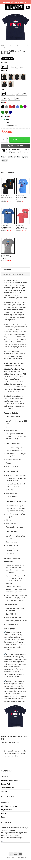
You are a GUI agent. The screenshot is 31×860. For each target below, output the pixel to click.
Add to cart (19, 140)
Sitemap (4, 791)
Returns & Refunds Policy (10, 780)
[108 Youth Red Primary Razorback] (23, 216)
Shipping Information (9, 806)
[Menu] (2, 7)
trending (4, 160)
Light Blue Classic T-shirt (22, 198)
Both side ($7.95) (11, 125)
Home (3, 46)
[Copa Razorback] (7, 186)
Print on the (5, 116)
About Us (4, 777)
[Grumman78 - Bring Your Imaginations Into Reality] (15, 7)
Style (4, 71)
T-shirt (18, 46)
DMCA (3, 813)
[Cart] (28, 7)
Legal (3, 817)
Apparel (11, 46)
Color (3, 103)
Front (7, 119)
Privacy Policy (6, 784)
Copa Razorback (6, 197)
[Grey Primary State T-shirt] (7, 245)
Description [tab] (7, 269)
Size (3, 89)
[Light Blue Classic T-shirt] (23, 186)
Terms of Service (7, 788)
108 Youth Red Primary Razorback (22, 228)
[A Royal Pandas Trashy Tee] (7, 216)
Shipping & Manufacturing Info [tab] (14, 274)
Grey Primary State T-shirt (7, 257)
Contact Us (5, 802)
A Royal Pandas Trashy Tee (6, 228)
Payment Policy (6, 810)
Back (7, 122)
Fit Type (4, 62)
